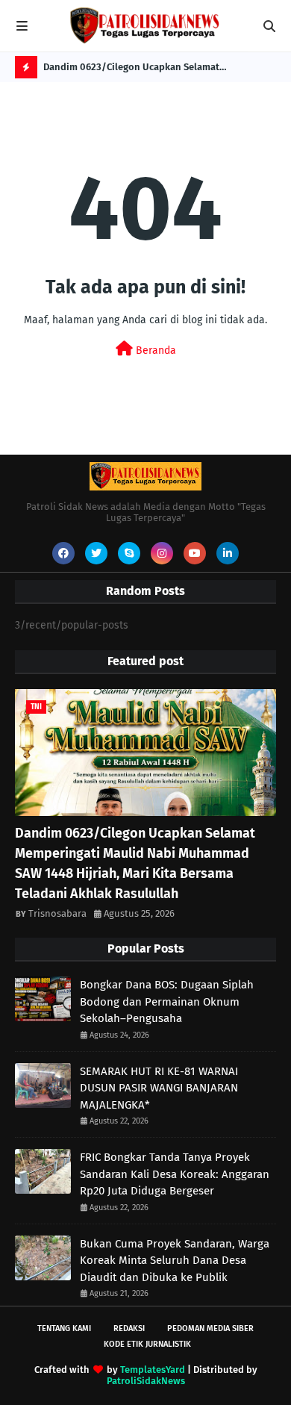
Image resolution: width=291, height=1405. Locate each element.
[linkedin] (227, 553)
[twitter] (96, 553)
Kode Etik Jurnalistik (147, 1344)
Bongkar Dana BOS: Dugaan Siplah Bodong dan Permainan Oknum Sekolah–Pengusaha (167, 1001)
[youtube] (195, 553)
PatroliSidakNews (146, 1380)
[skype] (129, 553)
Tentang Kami (64, 1328)
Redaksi (129, 1328)
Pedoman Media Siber (210, 1328)
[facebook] (63, 553)
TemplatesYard (152, 1369)
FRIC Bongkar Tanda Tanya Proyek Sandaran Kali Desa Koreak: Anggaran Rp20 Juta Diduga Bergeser (174, 1173)
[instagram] (162, 553)
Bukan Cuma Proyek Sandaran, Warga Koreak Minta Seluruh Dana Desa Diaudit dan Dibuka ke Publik (174, 1260)
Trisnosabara (57, 913)
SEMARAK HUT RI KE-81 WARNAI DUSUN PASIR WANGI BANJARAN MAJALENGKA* (159, 1088)
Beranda (154, 350)
